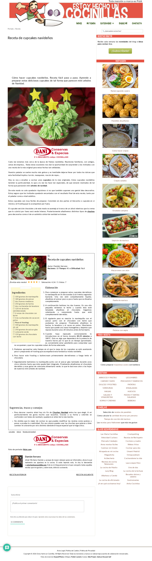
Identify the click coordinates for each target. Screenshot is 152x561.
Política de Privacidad (87, 551)
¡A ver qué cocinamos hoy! (109, 484)
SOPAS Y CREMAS (108, 401)
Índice (79, 23)
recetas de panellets (122, 412)
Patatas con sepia (120, 330)
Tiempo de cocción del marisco (117, 419)
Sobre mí (123, 23)
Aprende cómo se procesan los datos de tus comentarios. (56, 517)
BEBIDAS (131, 401)
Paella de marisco (120, 300)
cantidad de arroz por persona (124, 416)
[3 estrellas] (34, 282)
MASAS (107, 391)
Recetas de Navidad (29, 431)
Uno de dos (133, 467)
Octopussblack (133, 455)
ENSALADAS (131, 388)
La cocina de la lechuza (133, 471)
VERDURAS (108, 388)
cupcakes (12, 431)
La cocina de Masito (108, 467)
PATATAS (131, 385)
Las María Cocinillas (109, 434)
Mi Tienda (91, 23)
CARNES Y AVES (108, 381)
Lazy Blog (109, 471)
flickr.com (27, 449)
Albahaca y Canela (109, 476)
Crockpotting (133, 434)
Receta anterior (18, 475)
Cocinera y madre (133, 441)
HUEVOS (132, 391)
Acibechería (109, 458)
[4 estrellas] (37, 282)
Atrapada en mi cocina (108, 451)
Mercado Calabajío (109, 441)
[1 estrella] (29, 282)
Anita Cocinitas (133, 484)
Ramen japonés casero (120, 91)
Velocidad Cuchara (109, 438)
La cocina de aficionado (109, 480)
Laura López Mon (133, 463)
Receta (17, 29)
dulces (19, 431)
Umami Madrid (133, 451)
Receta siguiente (84, 475)
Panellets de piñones (120, 121)
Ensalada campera (120, 211)
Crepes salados (120, 181)
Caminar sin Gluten (109, 448)
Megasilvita (109, 455)
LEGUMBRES (131, 378)
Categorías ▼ (107, 23)
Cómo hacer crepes (120, 151)
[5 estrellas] (39, 282)
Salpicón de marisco (120, 241)
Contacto (137, 23)
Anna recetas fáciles (109, 444)
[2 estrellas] (31, 282)
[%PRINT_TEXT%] (49, 256)
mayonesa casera (121, 365)
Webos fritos (133, 444)
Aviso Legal (61, 551)
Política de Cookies (72, 551)
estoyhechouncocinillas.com (36, 465)
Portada (11, 29)
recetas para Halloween (110, 423)
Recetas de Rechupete (133, 438)
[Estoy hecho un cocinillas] (76, 13)
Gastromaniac (133, 480)
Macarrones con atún (120, 270)
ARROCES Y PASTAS (108, 378)
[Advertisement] (51, 57)
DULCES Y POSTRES (107, 385)
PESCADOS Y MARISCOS (132, 381)
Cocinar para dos (133, 448)
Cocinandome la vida (133, 458)
